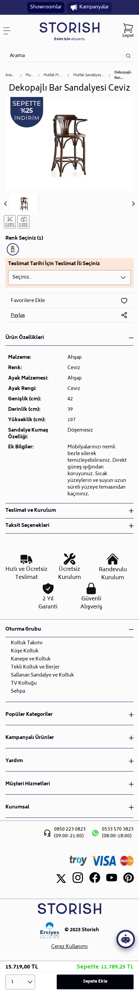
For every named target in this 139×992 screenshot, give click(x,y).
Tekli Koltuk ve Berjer (35, 667)
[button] (24, 204)
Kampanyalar (94, 7)
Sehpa (18, 691)
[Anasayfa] (69, 31)
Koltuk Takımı (27, 643)
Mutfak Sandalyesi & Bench (89, 75)
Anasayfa (10, 75)
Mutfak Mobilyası (54, 75)
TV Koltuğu (24, 683)
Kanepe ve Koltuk (31, 659)
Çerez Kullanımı (69, 947)
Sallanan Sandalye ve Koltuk (42, 675)
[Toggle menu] (9, 31)
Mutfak (30, 75)
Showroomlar (46, 7)
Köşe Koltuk (24, 651)
